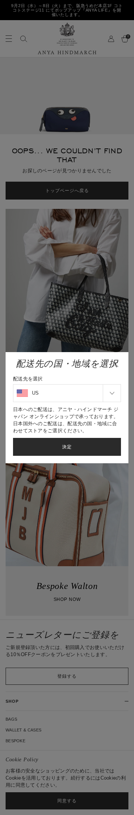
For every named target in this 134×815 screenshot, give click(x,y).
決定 (67, 446)
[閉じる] (115, 364)
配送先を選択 (28, 379)
